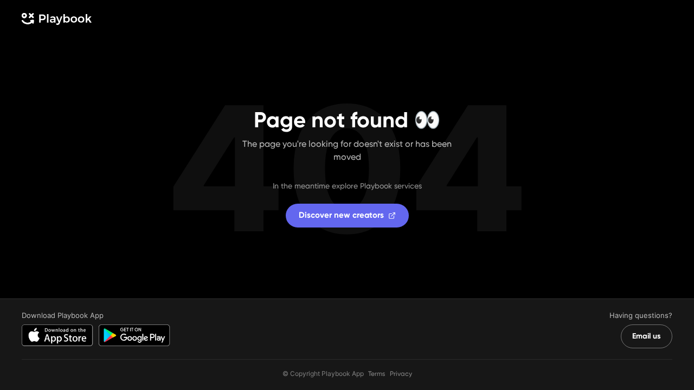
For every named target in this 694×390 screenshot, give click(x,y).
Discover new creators (341, 215)
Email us (646, 336)
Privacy (401, 374)
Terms (376, 374)
